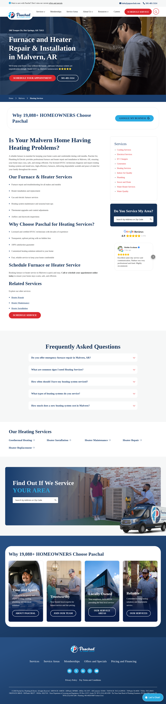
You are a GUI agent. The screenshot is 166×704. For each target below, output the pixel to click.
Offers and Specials (95, 661)
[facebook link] (69, 671)
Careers (117, 12)
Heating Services (124, 168)
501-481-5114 (151, 3)
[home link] (83, 649)
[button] (114, 257)
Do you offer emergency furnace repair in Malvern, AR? (61, 357)
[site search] (156, 11)
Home (11, 98)
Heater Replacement (20, 447)
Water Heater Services (126, 187)
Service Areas (72, 12)
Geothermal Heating (20, 440)
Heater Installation (19, 308)
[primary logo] (20, 15)
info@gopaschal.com (131, 3)
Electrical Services (124, 154)
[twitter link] (76, 671)
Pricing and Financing (123, 661)
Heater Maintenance (20, 303)
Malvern (22, 98)
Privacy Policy (71, 680)
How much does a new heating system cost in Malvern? (60, 405)
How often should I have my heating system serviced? (59, 381)
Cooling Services (124, 150)
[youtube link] (96, 671)
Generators (121, 164)
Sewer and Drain (124, 182)
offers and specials (55, 3)
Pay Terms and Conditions (90, 680)
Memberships (55, 12)
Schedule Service (138, 12)
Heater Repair (17, 297)
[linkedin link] (83, 671)
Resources (102, 12)
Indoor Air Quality (124, 173)
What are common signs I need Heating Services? (57, 369)
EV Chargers (122, 159)
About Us (87, 12)
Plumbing (121, 177)
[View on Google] (120, 248)
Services (39, 12)
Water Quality (122, 191)
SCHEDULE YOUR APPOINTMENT (32, 78)
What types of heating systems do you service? (55, 393)
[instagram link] (89, 671)
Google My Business (133, 118)
